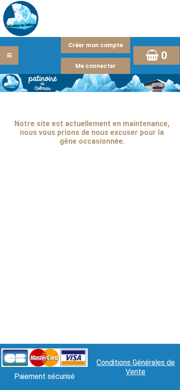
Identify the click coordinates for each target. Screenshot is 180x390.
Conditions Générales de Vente (135, 367)
